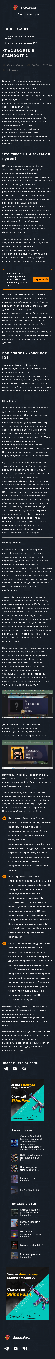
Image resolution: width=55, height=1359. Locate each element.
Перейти (39, 279)
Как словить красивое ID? (21, 43)
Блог (21, 14)
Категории (33, 14)
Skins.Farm (28, 7)
